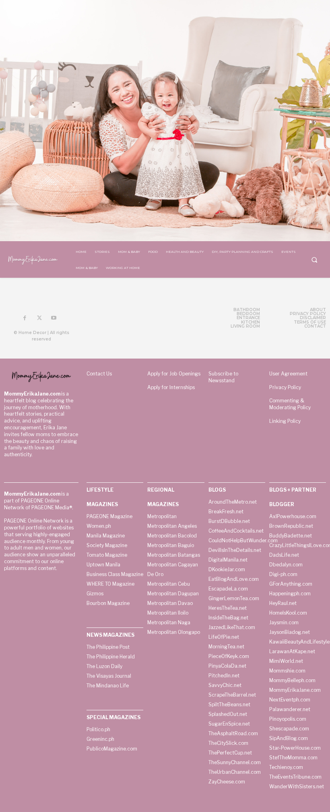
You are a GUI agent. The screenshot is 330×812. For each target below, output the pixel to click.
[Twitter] (39, 318)
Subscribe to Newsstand (223, 377)
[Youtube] (54, 318)
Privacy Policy (285, 387)
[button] (314, 260)
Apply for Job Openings (173, 374)
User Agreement (288, 374)
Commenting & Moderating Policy (290, 404)
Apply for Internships (171, 387)
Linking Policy (285, 421)
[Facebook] (25, 318)
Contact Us (99, 374)
